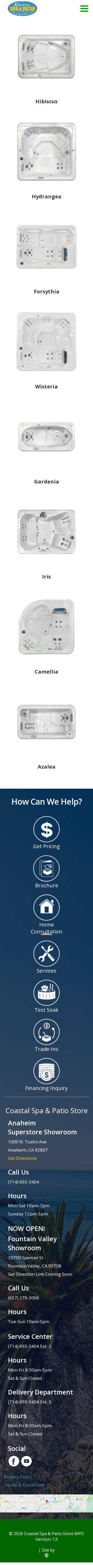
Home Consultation (46, 928)
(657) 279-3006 (23, 1298)
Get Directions (22, 1158)
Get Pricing (46, 846)
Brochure (46, 885)
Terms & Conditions (24, 1485)
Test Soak (46, 1009)
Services (46, 970)
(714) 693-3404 (23, 1182)
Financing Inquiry (46, 1088)
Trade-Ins (46, 1048)
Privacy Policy (18, 1477)
